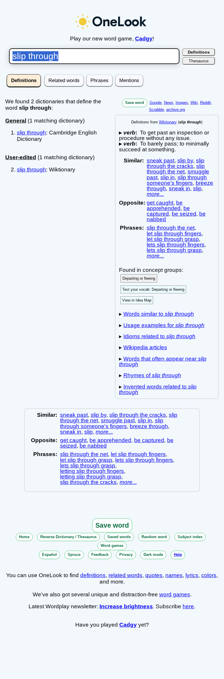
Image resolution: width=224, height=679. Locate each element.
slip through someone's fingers (177, 180)
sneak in (179, 188)
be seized (184, 214)
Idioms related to (159, 336)
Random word (154, 537)
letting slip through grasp (90, 477)
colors (208, 575)
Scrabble (156, 109)
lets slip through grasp (174, 250)
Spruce (74, 554)
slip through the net (176, 169)
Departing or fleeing (139, 278)
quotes (153, 575)
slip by (185, 160)
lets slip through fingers (175, 245)
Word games (112, 545)
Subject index (190, 537)
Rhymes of (152, 375)
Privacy (126, 554)
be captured (168, 211)
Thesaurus (199, 60)
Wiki (194, 102)
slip (197, 188)
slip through (31, 133)
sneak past (160, 160)
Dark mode (153, 554)
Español (49, 554)
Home (24, 537)
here (188, 606)
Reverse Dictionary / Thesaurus (68, 537)
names (174, 575)
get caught (160, 203)
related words (125, 575)
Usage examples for (163, 325)
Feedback (99, 554)
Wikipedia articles (145, 347)
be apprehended (165, 205)
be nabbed (93, 446)
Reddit (205, 102)
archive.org (175, 109)
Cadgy (144, 39)
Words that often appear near (162, 361)
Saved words (119, 537)
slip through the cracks (175, 163)
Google (156, 102)
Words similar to (158, 314)
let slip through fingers (174, 234)
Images (182, 102)
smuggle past (118, 420)
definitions (93, 575)
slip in (167, 177)
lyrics (192, 575)
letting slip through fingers (92, 471)
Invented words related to (158, 389)
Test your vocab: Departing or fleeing (153, 289)
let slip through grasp (173, 239)
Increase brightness (126, 606)
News (168, 102)
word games (174, 594)
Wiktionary (168, 122)
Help (178, 554)
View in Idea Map (136, 300)
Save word (134, 102)
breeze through (149, 426)
